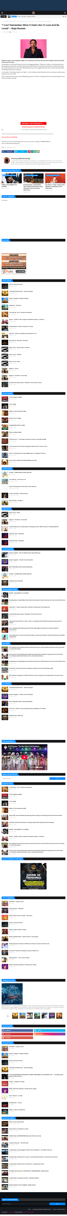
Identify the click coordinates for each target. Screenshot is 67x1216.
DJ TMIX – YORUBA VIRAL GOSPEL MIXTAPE (20, 472)
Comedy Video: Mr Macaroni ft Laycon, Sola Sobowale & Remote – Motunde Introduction (33, 1157)
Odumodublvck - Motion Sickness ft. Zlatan (21, 326)
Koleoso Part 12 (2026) (15, 418)
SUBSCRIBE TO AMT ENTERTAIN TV (32, 123)
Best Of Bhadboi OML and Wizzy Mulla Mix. (21, 567)
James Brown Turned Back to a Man (18, 1129)
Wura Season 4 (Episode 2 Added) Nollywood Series (23, 460)
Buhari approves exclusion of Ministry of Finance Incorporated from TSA (29, 943)
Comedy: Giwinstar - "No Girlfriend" (19, 1143)
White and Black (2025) (15, 432)
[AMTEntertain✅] (7, 32)
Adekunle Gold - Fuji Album (16, 533)
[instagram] (49, 1034)
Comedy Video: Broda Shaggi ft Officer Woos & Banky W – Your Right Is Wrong (30, 1150)
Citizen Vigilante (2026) (15, 397)
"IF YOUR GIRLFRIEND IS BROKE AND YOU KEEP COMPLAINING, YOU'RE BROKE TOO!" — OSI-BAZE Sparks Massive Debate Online (36, 1075)
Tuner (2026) (12, 404)
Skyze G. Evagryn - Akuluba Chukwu (18, 298)
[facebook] (17, 1030)
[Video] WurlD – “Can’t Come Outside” (19, 957)
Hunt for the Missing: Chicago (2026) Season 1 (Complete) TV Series (27, 453)
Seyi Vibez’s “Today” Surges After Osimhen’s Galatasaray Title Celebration (55, 186)
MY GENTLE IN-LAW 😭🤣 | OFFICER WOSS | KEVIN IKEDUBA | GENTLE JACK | (29, 1171)
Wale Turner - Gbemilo (15, 354)
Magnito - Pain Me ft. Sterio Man (18, 375)
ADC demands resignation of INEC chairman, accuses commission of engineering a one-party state (36, 675)
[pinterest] (17, 1034)
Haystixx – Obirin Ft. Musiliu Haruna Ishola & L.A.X (22, 333)
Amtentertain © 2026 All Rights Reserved (42, 1209)
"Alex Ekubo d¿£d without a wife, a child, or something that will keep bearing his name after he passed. (35, 621)
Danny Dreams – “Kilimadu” (16, 908)
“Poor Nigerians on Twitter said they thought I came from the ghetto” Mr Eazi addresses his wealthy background (37, 636)
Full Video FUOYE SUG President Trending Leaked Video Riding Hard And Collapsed (31, 822)
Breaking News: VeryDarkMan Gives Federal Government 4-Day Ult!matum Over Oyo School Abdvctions (33, 187)
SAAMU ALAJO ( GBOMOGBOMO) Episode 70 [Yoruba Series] (25, 1136)
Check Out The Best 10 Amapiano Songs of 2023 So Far (24, 950)
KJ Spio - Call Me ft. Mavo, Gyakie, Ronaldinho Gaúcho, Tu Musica (26, 319)
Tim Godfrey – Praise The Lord (17, 479)
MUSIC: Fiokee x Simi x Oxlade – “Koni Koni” (20, 915)
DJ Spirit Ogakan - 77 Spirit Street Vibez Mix (21, 560)
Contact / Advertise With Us (59, 1209)
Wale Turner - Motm (14, 361)
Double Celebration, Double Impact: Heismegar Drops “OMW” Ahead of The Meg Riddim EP (34, 526)
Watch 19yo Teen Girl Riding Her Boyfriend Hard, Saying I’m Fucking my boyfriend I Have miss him (35, 815)
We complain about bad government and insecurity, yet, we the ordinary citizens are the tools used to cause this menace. (36, 648)
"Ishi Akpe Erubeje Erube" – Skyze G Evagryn (21, 291)
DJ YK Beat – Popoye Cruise (16, 901)
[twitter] (49, 1030)
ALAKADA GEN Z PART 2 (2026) (17, 425)
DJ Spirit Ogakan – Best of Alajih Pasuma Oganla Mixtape (24, 553)
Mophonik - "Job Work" (15, 305)
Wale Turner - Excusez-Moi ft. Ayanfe (19, 347)
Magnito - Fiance (13, 368)
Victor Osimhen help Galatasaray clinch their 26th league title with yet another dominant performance (34, 628)
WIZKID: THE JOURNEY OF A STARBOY (9, 185)
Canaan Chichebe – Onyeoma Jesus (18, 493)
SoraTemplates (10, 1212)
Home (3, 21)
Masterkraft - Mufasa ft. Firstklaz (18, 340)
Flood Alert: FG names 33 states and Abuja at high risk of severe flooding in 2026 (31, 668)
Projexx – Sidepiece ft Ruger (17, 1081)
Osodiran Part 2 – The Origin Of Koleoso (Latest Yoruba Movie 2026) (27, 439)
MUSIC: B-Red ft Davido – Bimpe (17, 929)
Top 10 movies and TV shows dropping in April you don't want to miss (28, 446)
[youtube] (17, 1037)
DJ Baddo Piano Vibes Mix (16, 581)
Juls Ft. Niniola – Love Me (15, 1095)
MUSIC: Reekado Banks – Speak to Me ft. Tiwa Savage (23, 936)
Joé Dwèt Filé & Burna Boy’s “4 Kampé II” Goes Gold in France (25, 382)
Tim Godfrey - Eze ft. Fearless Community (20, 312)
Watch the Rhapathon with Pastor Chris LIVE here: (23, 486)
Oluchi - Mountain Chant (16, 284)
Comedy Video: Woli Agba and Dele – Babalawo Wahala (24, 1178)
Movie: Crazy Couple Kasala (16, 1122)
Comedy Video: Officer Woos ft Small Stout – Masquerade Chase (26, 1164)
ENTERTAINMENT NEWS (10, 21)
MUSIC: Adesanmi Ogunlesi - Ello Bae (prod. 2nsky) (22, 964)
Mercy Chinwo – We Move (16, 500)
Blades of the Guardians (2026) (17, 411)
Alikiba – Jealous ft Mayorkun (17, 1109)
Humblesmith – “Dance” (15, 1102)
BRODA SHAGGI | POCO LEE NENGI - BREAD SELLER (22, 1185)
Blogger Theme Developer (28, 1212)
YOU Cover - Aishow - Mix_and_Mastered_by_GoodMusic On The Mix (27, 708)
